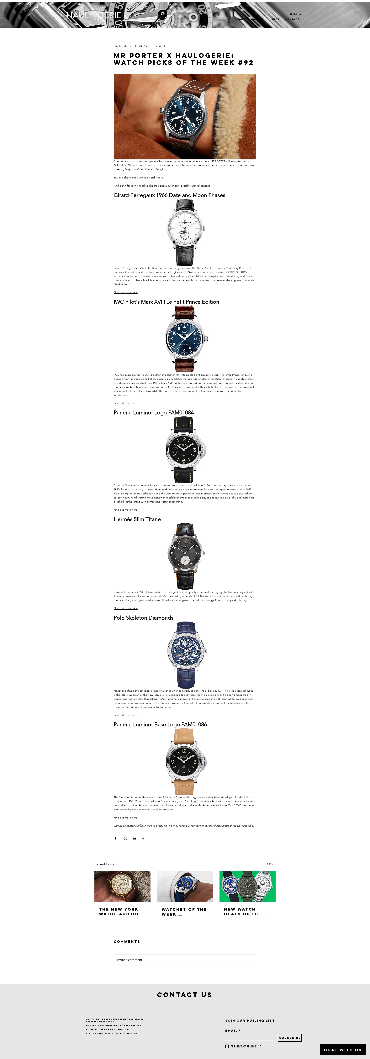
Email (233, 1030)
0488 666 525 (132, 1025)
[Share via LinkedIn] (134, 838)
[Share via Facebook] (115, 838)
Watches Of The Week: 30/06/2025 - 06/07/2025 (184, 912)
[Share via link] (144, 838)
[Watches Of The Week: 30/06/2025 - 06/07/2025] (185, 886)
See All (271, 863)
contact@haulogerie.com (104, 1025)
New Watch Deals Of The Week (243, 911)
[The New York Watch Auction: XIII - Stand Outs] (122, 886)
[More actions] (254, 46)
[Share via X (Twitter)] (125, 838)
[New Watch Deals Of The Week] (247, 886)
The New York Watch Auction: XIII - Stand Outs (122, 911)
